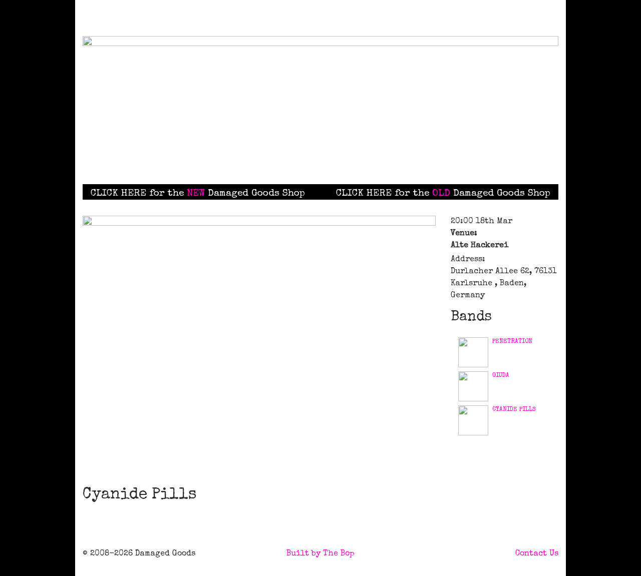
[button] (372, 157)
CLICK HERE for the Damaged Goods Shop (198, 194)
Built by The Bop (320, 554)
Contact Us (536, 554)
